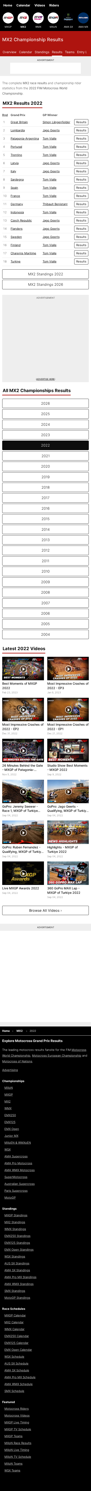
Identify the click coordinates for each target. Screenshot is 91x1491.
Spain (14, 187)
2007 (45, 603)
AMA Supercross (16, 1156)
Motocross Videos (17, 1415)
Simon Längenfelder (56, 122)
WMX (38, 26)
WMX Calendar (14, 1329)
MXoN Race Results (17, 1443)
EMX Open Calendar (18, 1349)
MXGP (8, 26)
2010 (46, 571)
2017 (45, 498)
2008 (45, 592)
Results (57, 52)
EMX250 (10, 1115)
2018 (46, 487)
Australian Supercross (19, 1184)
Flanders (17, 228)
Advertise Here (45, 379)
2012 (46, 550)
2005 (45, 624)
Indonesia (17, 212)
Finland (16, 245)
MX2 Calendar (14, 1322)
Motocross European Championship (56, 1055)
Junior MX (11, 1135)
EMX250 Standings (17, 1236)
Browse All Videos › (45, 910)
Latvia (15, 163)
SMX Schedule (14, 1391)
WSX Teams (12, 1470)
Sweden (16, 237)
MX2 (23, 26)
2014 (46, 529)
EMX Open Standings (19, 1249)
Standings (42, 52)
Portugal (16, 146)
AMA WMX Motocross (19, 1170)
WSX (7, 1149)
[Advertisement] (45, 68)
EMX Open (11, 1129)
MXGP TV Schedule (17, 1429)
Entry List (84, 52)
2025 (45, 414)
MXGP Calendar (15, 1315)
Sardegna (17, 179)
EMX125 (9, 1122)
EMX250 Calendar (16, 1336)
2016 (46, 508)
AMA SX (68, 26)
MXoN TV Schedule (17, 1456)
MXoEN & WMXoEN (17, 1142)
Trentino (16, 155)
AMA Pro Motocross (18, 1163)
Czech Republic (21, 220)
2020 (45, 466)
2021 (46, 456)
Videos (39, 5)
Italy (13, 171)
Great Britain (19, 122)
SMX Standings (14, 1291)
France (15, 196)
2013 (46, 540)
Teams (69, 52)
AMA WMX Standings (19, 1284)
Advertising (10, 1070)
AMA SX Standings (17, 1270)
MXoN (53, 26)
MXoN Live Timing (16, 1450)
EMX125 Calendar (16, 1343)
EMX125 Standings (17, 1242)
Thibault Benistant (55, 204)
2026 (45, 403)
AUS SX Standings (16, 1263)
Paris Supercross (16, 1190)
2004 (45, 634)
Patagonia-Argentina (25, 138)
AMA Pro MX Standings (20, 1277)
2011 (45, 561)
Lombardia (18, 130)
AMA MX (83, 26)
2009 (45, 582)
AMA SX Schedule (16, 1370)
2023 (45, 435)
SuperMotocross (15, 1177)
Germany (17, 204)
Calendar (23, 5)
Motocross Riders (16, 1408)
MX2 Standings (14, 1222)
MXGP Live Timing (16, 1422)
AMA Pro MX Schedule (20, 1377)
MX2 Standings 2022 (45, 274)
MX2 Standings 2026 (45, 284)
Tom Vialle (50, 138)
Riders (54, 5)
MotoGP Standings (17, 1297)
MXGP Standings (15, 1215)
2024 (45, 424)
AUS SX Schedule (16, 1363)
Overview (9, 52)
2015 (46, 519)
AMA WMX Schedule (18, 1384)
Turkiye (16, 261)
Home (7, 5)
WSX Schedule (14, 1356)
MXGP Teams (13, 1436)
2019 (46, 477)
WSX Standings (14, 1256)
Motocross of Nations (17, 1061)
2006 (45, 613)
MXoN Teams (13, 1463)
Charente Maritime (23, 253)
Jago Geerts (51, 130)
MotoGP (10, 1197)
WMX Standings (15, 1229)
